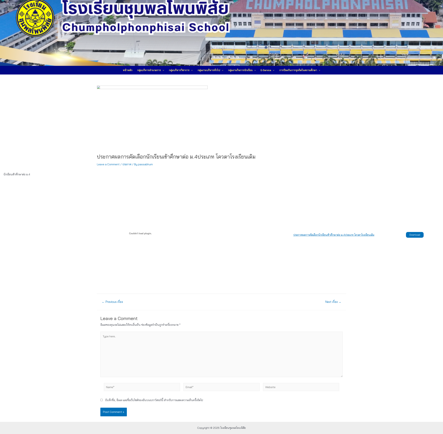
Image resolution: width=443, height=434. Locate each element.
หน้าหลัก (127, 70)
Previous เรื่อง (112, 301)
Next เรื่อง (333, 301)
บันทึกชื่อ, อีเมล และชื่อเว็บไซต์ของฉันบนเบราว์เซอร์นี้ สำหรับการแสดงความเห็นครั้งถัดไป (154, 400)
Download (414, 234)
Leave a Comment (108, 164)
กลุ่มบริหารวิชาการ (179, 70)
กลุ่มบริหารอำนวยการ (149, 70)
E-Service (266, 70)
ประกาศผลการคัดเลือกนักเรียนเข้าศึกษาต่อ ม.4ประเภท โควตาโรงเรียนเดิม (333, 234)
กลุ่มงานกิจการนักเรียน (240, 70)
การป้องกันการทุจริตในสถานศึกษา (298, 70)
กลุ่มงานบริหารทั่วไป (209, 70)
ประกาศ (126, 164)
